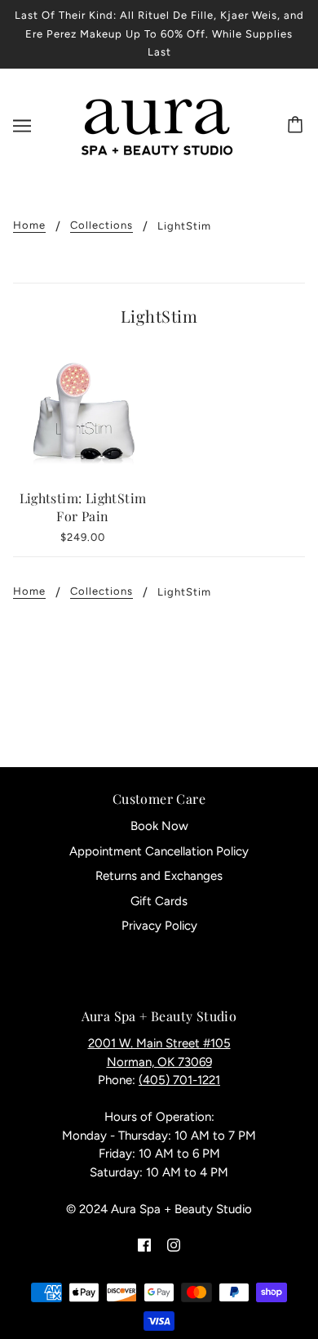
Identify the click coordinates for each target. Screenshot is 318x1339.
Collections (101, 225)
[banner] (156, 124)
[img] (144, 1245)
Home (29, 225)
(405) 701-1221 (179, 1080)
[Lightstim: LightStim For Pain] (82, 414)
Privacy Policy (159, 925)
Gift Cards (159, 901)
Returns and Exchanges (159, 875)
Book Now (159, 826)
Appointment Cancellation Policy (159, 851)
